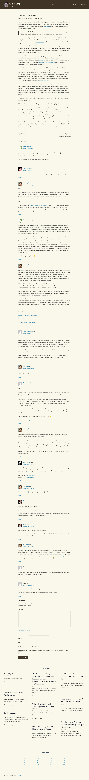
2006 (51, 767)
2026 (25, 758)
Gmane (41, 60)
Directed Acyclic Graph (45, 80)
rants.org (14, 3)
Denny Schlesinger (28, 331)
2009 (64, 765)
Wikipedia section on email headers (26, 322)
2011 (38, 765)
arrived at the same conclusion (47, 62)
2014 (51, 762)
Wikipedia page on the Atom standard (38, 205)
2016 (25, 762)
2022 (51, 758)
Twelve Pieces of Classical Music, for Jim (14, 693)
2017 (64, 760)
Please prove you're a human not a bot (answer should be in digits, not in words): (38, 650)
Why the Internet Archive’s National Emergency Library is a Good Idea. (72, 724)
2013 (64, 762)
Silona (25, 501)
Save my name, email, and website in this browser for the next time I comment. (39, 647)
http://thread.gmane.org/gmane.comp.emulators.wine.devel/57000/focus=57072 (38, 420)
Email (20, 638)
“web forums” (55, 38)
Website (20, 643)
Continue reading (8, 681)
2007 (38, 767)
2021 (64, 758)
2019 (38, 760)
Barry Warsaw (27, 462)
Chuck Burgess (27, 146)
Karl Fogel (26, 183)
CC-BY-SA (18, 775)
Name (20, 634)
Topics (82, 4)
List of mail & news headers (24, 319)
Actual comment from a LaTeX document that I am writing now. (72, 701)
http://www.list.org (30, 475)
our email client (40, 42)
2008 (25, 767)
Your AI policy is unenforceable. (16, 673)
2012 (25, 765)
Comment (21, 609)
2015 (38, 762)
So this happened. (11, 713)
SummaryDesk (62, 556)
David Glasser (27, 168)
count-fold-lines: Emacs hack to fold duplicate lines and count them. (72, 676)
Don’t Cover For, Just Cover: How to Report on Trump (43, 727)
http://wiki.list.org (29, 477)
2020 (25, 760)
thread (47, 26)
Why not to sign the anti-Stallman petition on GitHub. (43, 705)
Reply (19, 163)
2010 (51, 765)
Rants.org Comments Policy (24, 630)
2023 (38, 758)
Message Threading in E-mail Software (27, 315)
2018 (51, 760)
